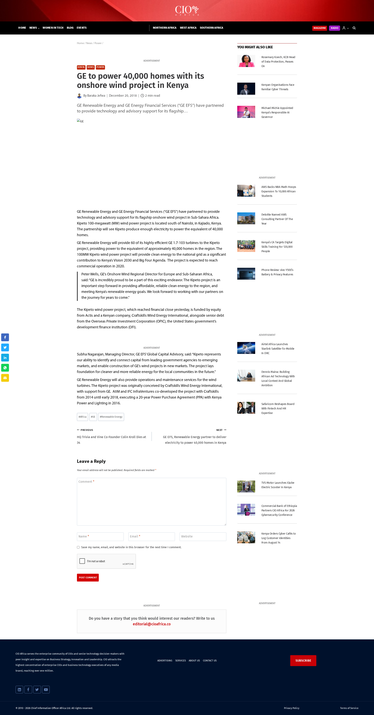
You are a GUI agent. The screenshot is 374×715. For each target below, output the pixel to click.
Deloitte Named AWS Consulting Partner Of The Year (277, 219)
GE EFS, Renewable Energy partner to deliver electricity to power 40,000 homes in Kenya (194, 437)
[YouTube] (46, 689)
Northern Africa (164, 27)
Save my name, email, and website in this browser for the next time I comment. (131, 547)
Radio (334, 28)
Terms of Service (349, 708)
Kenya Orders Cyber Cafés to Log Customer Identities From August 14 (278, 538)
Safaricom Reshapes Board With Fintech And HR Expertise (278, 408)
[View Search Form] (354, 28)
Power (100, 67)
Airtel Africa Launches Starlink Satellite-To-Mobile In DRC (277, 348)
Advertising (164, 660)
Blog (70, 27)
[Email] (5, 378)
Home (22, 27)
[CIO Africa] (187, 11)
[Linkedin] (19, 689)
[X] (37, 689)
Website (187, 536)
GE (93, 416)
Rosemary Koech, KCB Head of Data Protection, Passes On (278, 61)
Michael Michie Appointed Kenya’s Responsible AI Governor (277, 112)
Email (135, 536)
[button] (348, 28)
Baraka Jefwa (96, 95)
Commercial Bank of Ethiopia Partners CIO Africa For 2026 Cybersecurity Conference (279, 510)
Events (82, 27)
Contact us (210, 660)
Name (84, 536)
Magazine (320, 28)
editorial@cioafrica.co (152, 624)
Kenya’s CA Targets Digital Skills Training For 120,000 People (276, 246)
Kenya (81, 67)
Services (180, 660)
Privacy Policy (291, 708)
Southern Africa (211, 27)
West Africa (188, 27)
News (90, 67)
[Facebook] (28, 689)
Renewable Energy (111, 416)
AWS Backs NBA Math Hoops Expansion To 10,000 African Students (278, 191)
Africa (82, 416)
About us (194, 660)
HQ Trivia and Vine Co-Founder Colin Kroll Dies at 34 (111, 437)
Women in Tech (53, 27)
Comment (86, 481)
